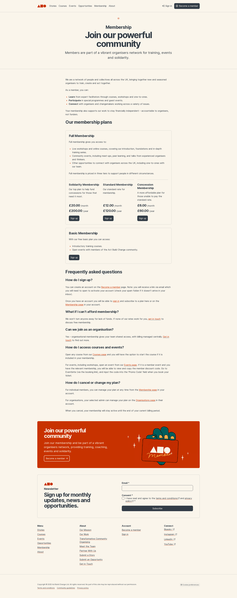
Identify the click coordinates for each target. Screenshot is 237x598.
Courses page (99, 354)
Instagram (169, 534)
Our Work (84, 534)
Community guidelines (66, 588)
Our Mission (85, 530)
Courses (63, 6)
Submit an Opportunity (91, 559)
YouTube (168, 544)
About (112, 6)
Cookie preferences (190, 585)
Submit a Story (87, 555)
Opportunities (85, 6)
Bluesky (168, 529)
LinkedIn (168, 539)
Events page (130, 365)
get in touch (154, 318)
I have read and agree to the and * (159, 499)
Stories (53, 6)
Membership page (148, 389)
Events (72, 6)
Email (125, 483)
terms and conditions (166, 498)
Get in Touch (86, 564)
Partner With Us (88, 550)
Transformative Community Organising (93, 540)
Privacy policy (83, 588)
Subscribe (157, 508)
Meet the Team (87, 546)
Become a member (131, 530)
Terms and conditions (46, 588)
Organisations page (145, 400)
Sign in (125, 534)
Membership (100, 6)
